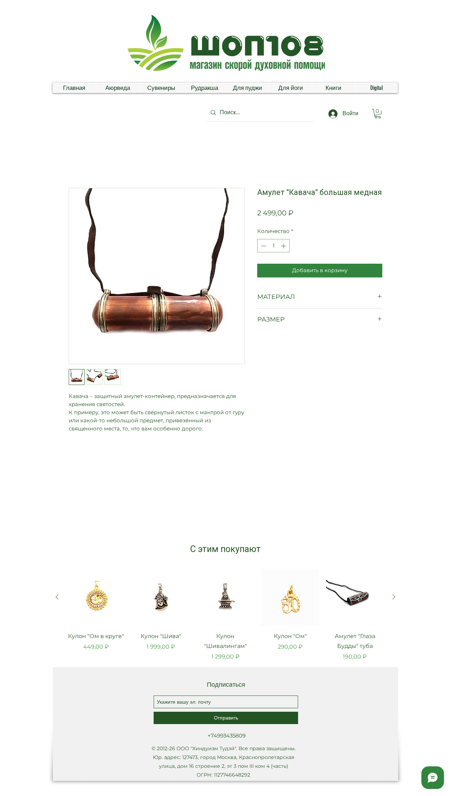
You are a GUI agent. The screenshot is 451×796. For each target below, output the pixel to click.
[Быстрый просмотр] (96, 597)
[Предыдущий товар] (57, 597)
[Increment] (284, 245)
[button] (377, 113)
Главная (80, 161)
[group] (225, 615)
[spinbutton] (273, 245)
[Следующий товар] (394, 597)
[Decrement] (263, 245)
